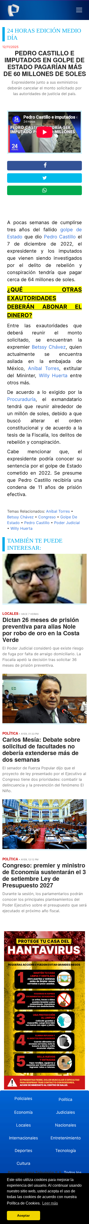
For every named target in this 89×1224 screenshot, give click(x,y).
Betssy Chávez (49, 347)
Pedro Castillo (60, 237)
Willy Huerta (53, 375)
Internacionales (23, 1138)
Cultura (23, 1163)
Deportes (23, 1150)
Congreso (47, 517)
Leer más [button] (50, 1203)
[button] (79, 10)
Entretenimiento (66, 1138)
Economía (23, 1112)
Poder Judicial (67, 522)
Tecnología (65, 1150)
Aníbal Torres (43, 368)
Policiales (23, 1098)
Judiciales (65, 1112)
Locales (23, 1125)
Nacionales (65, 1125)
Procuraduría (21, 399)
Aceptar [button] (23, 1215)
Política (65, 1099)
